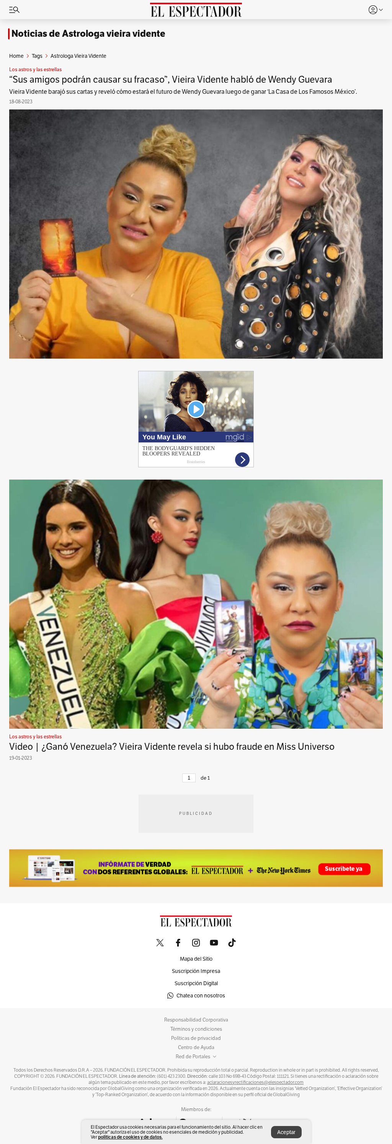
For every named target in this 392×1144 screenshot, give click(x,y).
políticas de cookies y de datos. (130, 1137)
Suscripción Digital (196, 983)
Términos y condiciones (196, 1029)
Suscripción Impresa (196, 971)
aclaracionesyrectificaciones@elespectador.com (255, 1082)
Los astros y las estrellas (35, 70)
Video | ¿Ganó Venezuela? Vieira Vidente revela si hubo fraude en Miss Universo (172, 746)
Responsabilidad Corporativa (196, 1020)
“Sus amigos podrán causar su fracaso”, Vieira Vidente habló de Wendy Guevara (170, 79)
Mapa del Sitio (196, 958)
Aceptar (286, 1132)
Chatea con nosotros (200, 995)
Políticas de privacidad (196, 1038)
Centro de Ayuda (196, 1047)
